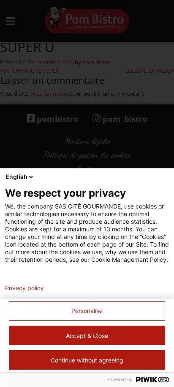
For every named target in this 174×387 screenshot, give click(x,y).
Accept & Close (87, 335)
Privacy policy (24, 288)
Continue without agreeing (87, 360)
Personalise (87, 310)
